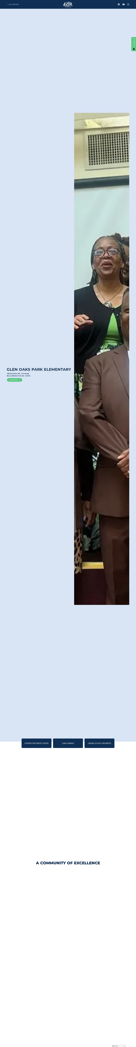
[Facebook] (119, 4)
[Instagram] (128, 4)
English (116, 1046)
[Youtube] (123, 4)
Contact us (134, 42)
